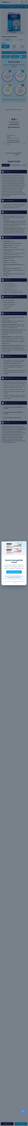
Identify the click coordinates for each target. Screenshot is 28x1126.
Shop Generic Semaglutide (14, 572)
